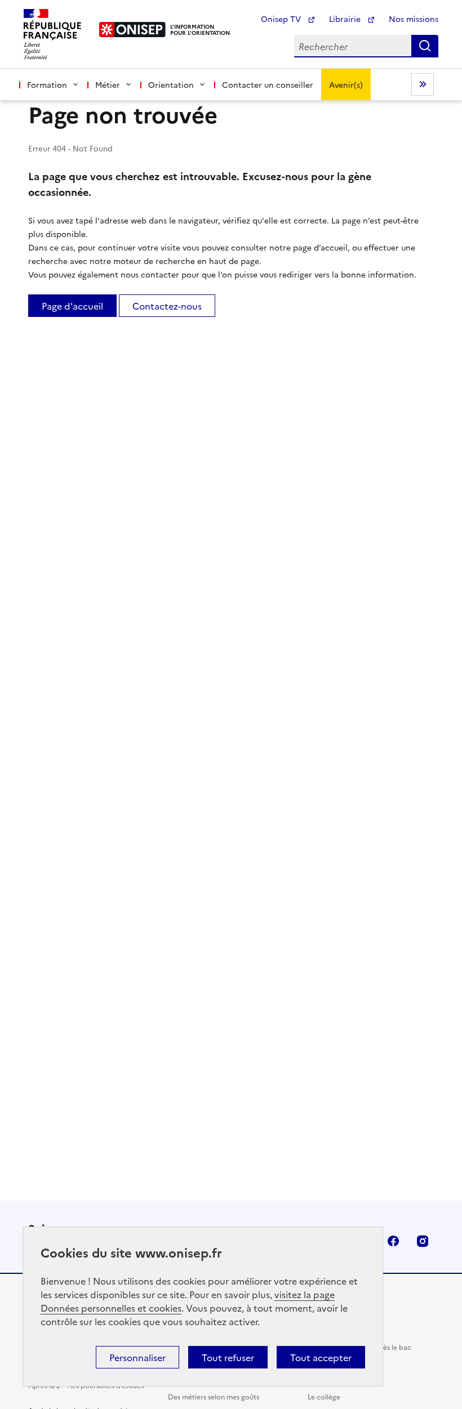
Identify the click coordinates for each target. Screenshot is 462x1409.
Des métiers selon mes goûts (213, 1396)
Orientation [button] (171, 84)
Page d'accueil (72, 305)
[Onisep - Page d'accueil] (132, 29)
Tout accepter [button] (321, 1357)
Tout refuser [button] (228, 1357)
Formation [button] (47, 84)
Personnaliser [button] (137, 1357)
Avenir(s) (346, 84)
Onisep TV (282, 18)
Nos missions (413, 18)
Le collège (324, 1396)
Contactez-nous (167, 305)
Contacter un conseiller (267, 84)
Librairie (346, 18)
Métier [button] (107, 84)
